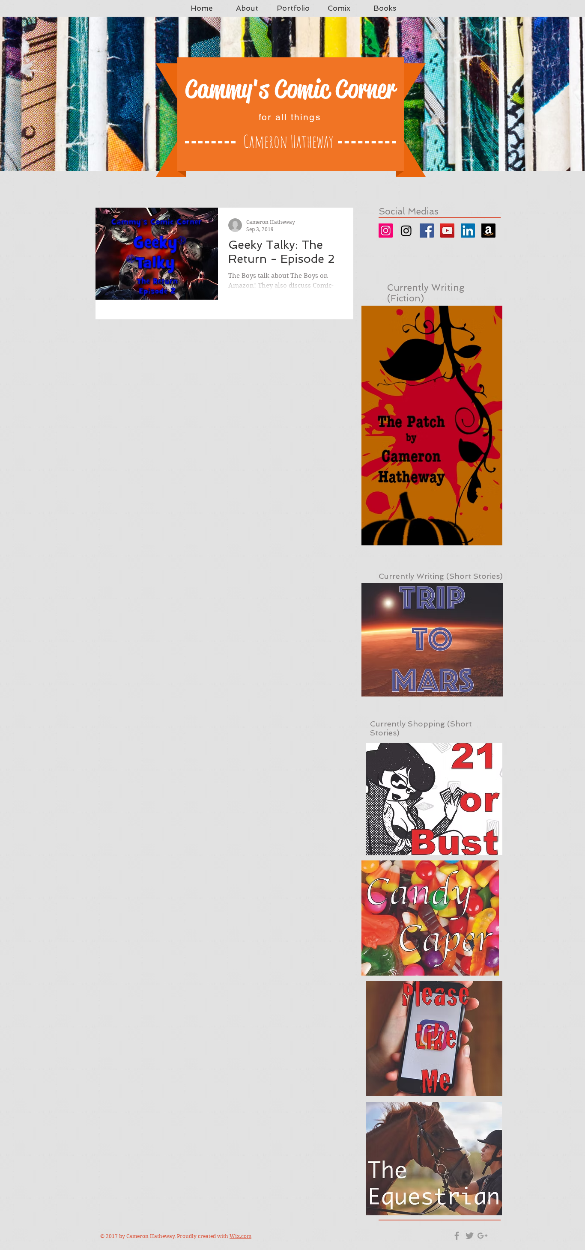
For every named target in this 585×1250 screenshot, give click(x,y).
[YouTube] (447, 230)
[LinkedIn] (468, 230)
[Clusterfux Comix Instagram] (406, 230)
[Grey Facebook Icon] (456, 1235)
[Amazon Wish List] (488, 230)
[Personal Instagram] (386, 230)
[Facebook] (427, 230)
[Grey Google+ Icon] (482, 1235)
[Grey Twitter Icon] (469, 1235)
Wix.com (240, 1236)
